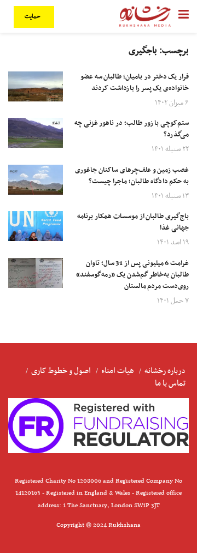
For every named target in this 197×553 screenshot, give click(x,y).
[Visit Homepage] (145, 16)
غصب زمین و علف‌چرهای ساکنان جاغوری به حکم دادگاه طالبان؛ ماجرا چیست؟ (132, 176)
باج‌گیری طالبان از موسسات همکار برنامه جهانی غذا (133, 222)
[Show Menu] (183, 16)
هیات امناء (117, 371)
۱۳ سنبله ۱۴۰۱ (170, 196)
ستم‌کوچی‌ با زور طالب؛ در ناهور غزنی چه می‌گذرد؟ (131, 129)
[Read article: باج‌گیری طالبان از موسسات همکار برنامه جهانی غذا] (35, 226)
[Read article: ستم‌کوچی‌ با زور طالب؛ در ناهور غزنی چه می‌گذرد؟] (35, 133)
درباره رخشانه (165, 371)
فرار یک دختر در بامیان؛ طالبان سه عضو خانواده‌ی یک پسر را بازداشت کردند (134, 82)
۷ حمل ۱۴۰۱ (173, 300)
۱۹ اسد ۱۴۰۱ (173, 242)
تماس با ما (170, 383)
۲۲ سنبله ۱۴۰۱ (170, 149)
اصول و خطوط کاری (61, 371)
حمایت (33, 16)
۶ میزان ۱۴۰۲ (172, 103)
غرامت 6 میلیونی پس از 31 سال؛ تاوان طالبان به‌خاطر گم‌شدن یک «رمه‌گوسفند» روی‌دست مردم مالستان (132, 274)
